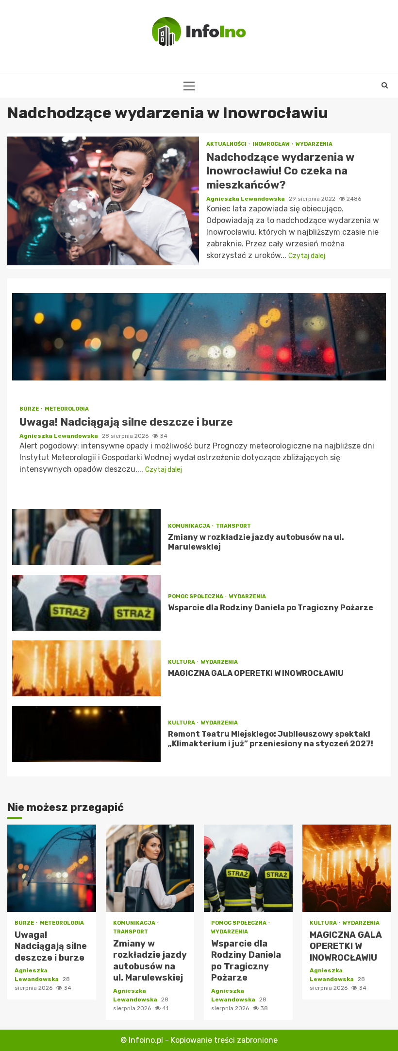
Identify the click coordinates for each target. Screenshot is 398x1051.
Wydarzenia (314, 144)
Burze (29, 409)
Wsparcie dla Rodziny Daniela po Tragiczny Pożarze (86, 603)
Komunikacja (189, 526)
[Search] (385, 85)
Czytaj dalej (306, 256)
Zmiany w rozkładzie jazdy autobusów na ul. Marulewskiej (86, 537)
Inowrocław (271, 144)
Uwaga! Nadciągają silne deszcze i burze (199, 336)
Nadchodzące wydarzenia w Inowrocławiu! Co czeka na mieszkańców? (103, 201)
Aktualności (227, 144)
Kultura (182, 662)
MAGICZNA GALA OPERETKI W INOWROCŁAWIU (86, 668)
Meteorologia (67, 409)
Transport (233, 526)
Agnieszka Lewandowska (246, 198)
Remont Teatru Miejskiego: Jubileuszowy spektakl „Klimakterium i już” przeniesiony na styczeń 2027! (86, 734)
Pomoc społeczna (196, 596)
